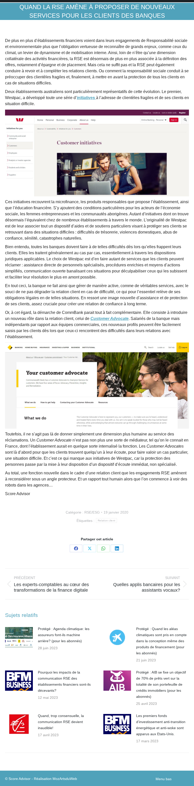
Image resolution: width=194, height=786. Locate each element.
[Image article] (19, 637)
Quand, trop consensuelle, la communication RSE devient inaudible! (61, 722)
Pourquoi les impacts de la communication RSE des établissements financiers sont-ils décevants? (64, 681)
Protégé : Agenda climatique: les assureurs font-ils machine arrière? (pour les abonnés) (63, 635)
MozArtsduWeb (65, 779)
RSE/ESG (92, 512)
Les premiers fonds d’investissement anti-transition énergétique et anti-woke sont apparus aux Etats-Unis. (160, 725)
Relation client (106, 520)
